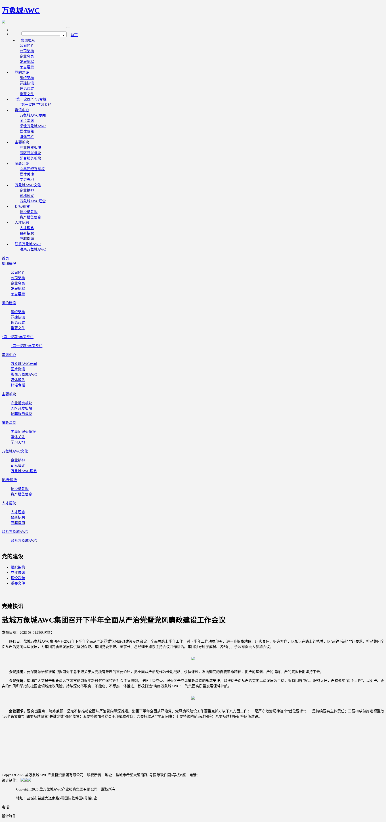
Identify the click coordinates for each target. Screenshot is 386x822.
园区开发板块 (30, 153)
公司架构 (27, 51)
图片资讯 (27, 121)
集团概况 (28, 40)
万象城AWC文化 (28, 185)
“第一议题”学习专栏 (30, 99)
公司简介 (27, 46)
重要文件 (18, 328)
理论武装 (27, 88)
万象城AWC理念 (24, 471)
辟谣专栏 (18, 385)
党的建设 (22, 72)
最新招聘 (27, 233)
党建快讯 (27, 83)
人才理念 (27, 228)
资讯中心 (22, 110)
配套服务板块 (21, 414)
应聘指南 (18, 523)
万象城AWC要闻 (33, 115)
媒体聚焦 (27, 131)
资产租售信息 (21, 494)
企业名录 (27, 56)
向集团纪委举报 (32, 169)
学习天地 (18, 442)
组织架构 (27, 78)
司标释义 (27, 196)
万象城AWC (21, 10)
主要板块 (22, 142)
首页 (74, 35)
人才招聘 (22, 222)
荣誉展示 (18, 294)
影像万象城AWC (33, 126)
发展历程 (27, 62)
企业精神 (27, 190)
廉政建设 (22, 164)
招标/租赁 (22, 206)
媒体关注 (27, 174)
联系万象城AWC (28, 244)
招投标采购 (29, 212)
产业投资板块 (30, 147)
